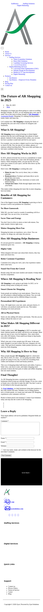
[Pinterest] (18, 515)
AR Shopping (33, 114)
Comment (5, 421)
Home (7, 52)
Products (8, 76)
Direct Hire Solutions (20, 61)
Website (3, 446)
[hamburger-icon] (2, 48)
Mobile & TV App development (24, 72)
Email (3, 442)
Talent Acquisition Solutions (22, 59)
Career (10, 592)
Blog (6, 82)
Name (3, 438)
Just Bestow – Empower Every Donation (22, 80)
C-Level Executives (19, 65)
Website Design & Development (24, 70)
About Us (8, 53)
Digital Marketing (19, 74)
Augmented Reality (7, 116)
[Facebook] (12, 515)
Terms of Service (13, 590)
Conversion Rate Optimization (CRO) (25, 68)
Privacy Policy (13, 588)
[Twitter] (9, 515)
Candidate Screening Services (23, 63)
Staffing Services (14, 57)
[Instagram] (15, 515)
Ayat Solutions (8, 388)
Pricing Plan (9, 83)
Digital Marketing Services (18, 67)
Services (8, 55)
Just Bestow (13, 78)
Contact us (8, 85)
